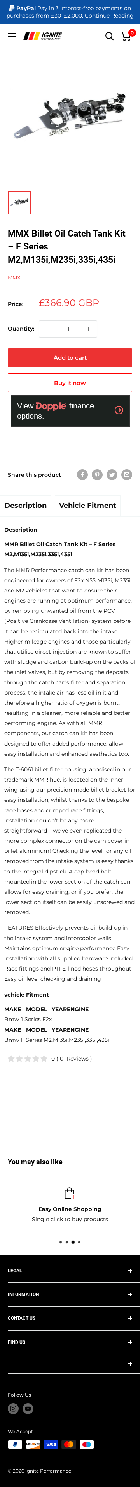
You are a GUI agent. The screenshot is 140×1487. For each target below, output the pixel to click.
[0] (126, 36)
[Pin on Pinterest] (97, 474)
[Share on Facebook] (82, 474)
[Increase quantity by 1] (88, 329)
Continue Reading (109, 15)
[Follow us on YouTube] (28, 1408)
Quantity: (21, 328)
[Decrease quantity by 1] (47, 329)
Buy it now (70, 383)
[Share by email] (126, 474)
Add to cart (70, 357)
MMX (14, 277)
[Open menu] (12, 36)
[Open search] (109, 36)
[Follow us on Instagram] (13, 1408)
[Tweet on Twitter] (112, 474)
